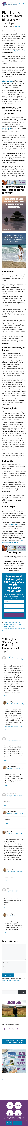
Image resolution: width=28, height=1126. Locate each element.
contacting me (13, 524)
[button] (20, 3)
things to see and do (19, 51)
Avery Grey (9, 657)
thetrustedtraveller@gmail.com (14, 726)
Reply (5, 695)
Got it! (9, 1123)
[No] (26, 1120)
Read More (18, 1123)
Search (22, 992)
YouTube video (6, 128)
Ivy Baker (9, 738)
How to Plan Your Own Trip (12, 622)
